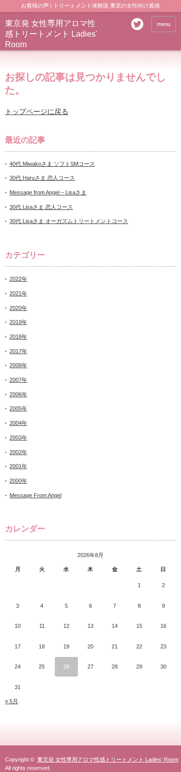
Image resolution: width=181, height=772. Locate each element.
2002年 (18, 452)
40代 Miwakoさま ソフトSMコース (52, 164)
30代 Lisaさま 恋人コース (41, 207)
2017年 (18, 351)
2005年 (18, 408)
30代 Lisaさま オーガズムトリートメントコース (69, 221)
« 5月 (11, 701)
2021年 (18, 293)
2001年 (18, 466)
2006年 (18, 394)
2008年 (18, 365)
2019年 (18, 322)
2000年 (18, 481)
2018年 (18, 337)
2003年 (18, 437)
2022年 (18, 279)
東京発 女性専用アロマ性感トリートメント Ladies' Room (51, 34)
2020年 (18, 308)
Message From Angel (35, 495)
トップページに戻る (36, 111)
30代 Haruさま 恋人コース (42, 178)
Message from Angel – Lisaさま (48, 192)
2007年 (18, 380)
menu (163, 24)
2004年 (18, 423)
